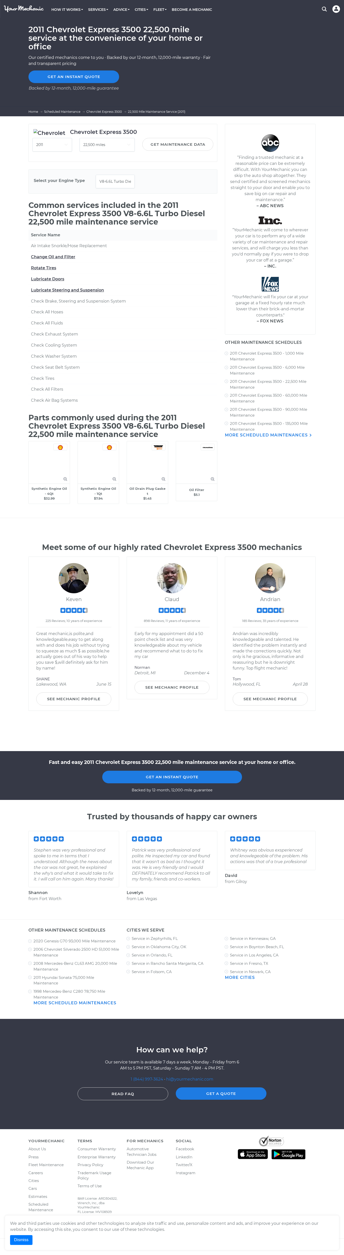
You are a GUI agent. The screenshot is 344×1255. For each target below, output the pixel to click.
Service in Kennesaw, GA (253, 938)
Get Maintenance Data (178, 144)
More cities (240, 977)
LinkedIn (184, 1157)
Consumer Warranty (97, 1149)
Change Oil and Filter (53, 256)
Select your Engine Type (59, 180)
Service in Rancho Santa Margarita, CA (167, 963)
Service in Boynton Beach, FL (257, 946)
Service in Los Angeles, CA (254, 955)
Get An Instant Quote (172, 776)
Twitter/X (184, 1164)
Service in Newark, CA (250, 971)
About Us (37, 1149)
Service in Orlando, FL (152, 955)
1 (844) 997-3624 (147, 1079)
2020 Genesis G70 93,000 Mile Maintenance (74, 941)
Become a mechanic (192, 9)
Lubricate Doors (47, 279)
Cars (32, 1188)
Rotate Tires (43, 268)
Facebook (185, 1149)
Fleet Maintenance (46, 1164)
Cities (33, 1180)
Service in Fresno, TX (249, 963)
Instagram (185, 1172)
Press (33, 1157)
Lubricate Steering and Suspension (67, 290)
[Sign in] (336, 9)
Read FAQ (123, 1093)
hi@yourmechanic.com (189, 1079)
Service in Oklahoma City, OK (159, 946)
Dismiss (21, 1240)
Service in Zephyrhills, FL (155, 938)
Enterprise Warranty (97, 1157)
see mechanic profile (73, 698)
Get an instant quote (74, 76)
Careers (35, 1172)
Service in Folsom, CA (152, 971)
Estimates (37, 1196)
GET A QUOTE (221, 1093)
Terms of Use (90, 1186)
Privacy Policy (90, 1164)
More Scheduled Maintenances (267, 435)
